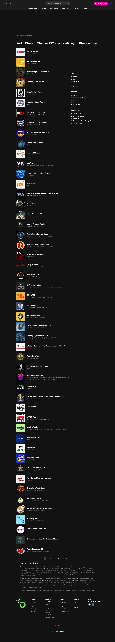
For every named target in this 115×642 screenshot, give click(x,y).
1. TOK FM (74, 95)
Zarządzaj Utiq (49, 614)
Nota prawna (48, 612)
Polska (58, 625)
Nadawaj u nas (34, 611)
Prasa (32, 606)
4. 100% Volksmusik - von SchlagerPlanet (82, 121)
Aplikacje (62, 606)
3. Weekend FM (75, 118)
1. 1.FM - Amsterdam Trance (78, 113)
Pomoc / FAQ (63, 608)
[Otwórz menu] (111, 3)
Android (76, 607)
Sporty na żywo (54, 8)
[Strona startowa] (17, 35)
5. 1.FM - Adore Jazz (76, 123)
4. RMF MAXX (74, 84)
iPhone (75, 602)
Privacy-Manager (49, 617)
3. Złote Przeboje (75, 81)
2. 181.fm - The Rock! (77, 97)
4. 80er (73, 102)
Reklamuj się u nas (36, 608)
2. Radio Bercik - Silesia (77, 116)
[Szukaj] (68, 3)
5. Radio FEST (74, 86)
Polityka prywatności (48, 609)
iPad (75, 604)
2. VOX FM (73, 79)
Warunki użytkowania (48, 605)
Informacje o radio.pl (34, 603)
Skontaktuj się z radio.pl (64, 603)
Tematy (85, 8)
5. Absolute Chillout (76, 104)
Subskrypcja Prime (64, 611)
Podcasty (43, 8)
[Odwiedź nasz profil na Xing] (93, 604)
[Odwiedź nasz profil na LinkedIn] (89, 604)
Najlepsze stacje (32, 8)
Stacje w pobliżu (66, 8)
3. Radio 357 (74, 100)
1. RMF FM (74, 77)
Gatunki (77, 8)
